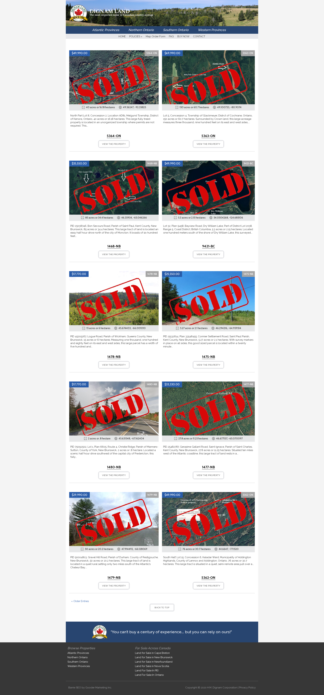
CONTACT (199, 36)
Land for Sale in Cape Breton (152, 653)
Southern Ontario (175, 30)
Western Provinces (212, 30)
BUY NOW (183, 36)
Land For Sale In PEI (146, 670)
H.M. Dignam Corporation (222, 687)
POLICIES (135, 36)
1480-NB (152, 384)
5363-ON (248, 53)
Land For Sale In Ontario (149, 674)
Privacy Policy (247, 687)
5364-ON (151, 53)
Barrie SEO (74, 687)
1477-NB (248, 384)
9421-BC (248, 163)
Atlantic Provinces (105, 30)
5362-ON (248, 494)
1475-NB (248, 274)
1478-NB (152, 274)
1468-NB (152, 163)
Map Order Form (155, 36)
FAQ (171, 36)
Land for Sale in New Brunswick (154, 657)
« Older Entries (80, 601)
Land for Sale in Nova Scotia (152, 666)
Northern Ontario (141, 30)
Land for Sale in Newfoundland (153, 661)
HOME (122, 36)
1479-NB (152, 494)
